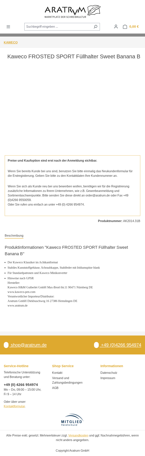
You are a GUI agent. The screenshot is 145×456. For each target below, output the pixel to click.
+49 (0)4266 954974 (120, 344)
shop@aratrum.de (28, 344)
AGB (55, 388)
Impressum (107, 378)
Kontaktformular (14, 406)
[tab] (14, 236)
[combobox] (57, 27)
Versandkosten (78, 435)
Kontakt (57, 372)
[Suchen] (95, 27)
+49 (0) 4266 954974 (21, 385)
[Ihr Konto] (115, 26)
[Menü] (8, 27)
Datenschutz (108, 372)
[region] (72, 111)
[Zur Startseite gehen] (72, 11)
